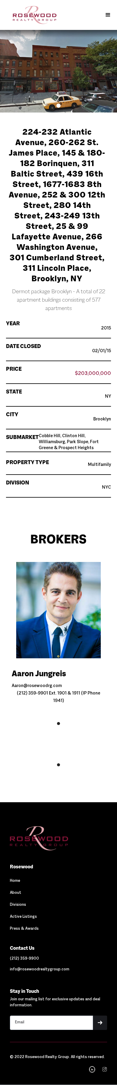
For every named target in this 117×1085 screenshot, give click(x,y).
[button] (108, 15)
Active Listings (23, 917)
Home (15, 881)
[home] (30, 15)
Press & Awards (24, 929)
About (15, 893)
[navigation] (104, 1069)
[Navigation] (39, 838)
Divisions (18, 905)
